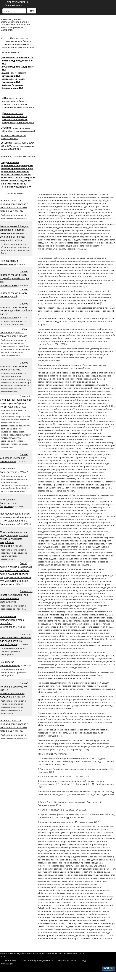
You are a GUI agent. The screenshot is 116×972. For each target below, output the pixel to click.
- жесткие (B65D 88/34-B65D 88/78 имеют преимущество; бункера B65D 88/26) (18, 146)
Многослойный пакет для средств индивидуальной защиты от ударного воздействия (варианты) (14, 539)
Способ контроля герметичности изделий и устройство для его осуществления (14, 278)
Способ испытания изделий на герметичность (14, 458)
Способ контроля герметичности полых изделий (14, 293)
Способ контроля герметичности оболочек (14, 366)
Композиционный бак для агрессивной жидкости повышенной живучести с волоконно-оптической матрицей (14, 233)
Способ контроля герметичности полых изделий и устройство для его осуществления (16, 310)
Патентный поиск (13, 5)
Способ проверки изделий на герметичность (14, 332)
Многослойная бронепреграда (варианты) (8, 503)
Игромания (10, 960)
